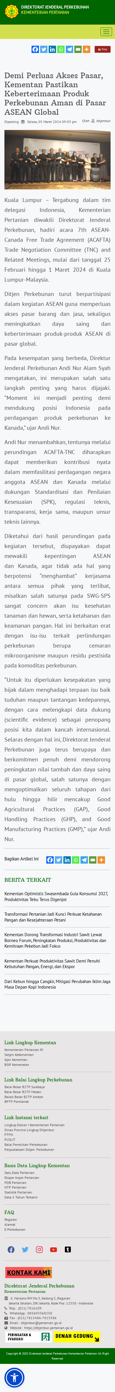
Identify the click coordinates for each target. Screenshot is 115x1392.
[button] (14, 1377)
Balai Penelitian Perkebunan (25, 1144)
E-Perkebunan (14, 1229)
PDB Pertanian (15, 1182)
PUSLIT (9, 1139)
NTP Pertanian (15, 1187)
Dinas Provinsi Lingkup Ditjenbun (29, 1130)
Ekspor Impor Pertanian (21, 1177)
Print (104, 49)
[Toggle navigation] (106, 32)
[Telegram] (69, 49)
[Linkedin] (52, 49)
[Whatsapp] (61, 49)
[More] (86, 49)
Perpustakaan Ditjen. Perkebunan (29, 1149)
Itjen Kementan (15, 1059)
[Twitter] (43, 49)
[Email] (78, 49)
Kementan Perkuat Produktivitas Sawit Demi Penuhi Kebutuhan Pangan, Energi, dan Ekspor (52, 964)
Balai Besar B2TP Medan (22, 1092)
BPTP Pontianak (16, 1101)
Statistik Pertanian (18, 1192)
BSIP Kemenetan (16, 1064)
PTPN (8, 1134)
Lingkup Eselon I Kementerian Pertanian (34, 1125)
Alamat (9, 1224)
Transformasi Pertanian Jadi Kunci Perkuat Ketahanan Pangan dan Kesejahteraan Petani (53, 917)
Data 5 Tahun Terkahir (21, 1197)
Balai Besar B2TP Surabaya (24, 1087)
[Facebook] (35, 49)
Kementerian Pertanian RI (23, 1049)
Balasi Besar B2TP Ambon (23, 1097)
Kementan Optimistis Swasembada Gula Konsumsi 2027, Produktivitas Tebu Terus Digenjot (56, 896)
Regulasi (10, 1219)
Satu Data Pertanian (19, 1172)
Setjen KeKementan (19, 1054)
